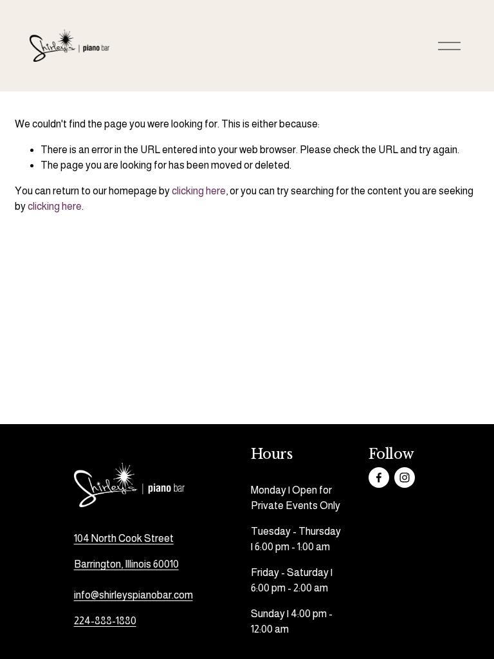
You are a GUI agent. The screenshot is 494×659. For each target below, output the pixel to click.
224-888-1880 (105, 620)
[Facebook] (379, 477)
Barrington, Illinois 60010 (126, 564)
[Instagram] (404, 477)
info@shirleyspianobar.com (133, 594)
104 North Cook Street (124, 538)
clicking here (199, 190)
